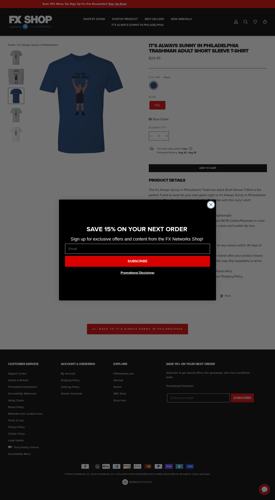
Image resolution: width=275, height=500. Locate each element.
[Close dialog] (210, 204)
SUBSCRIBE (138, 261)
